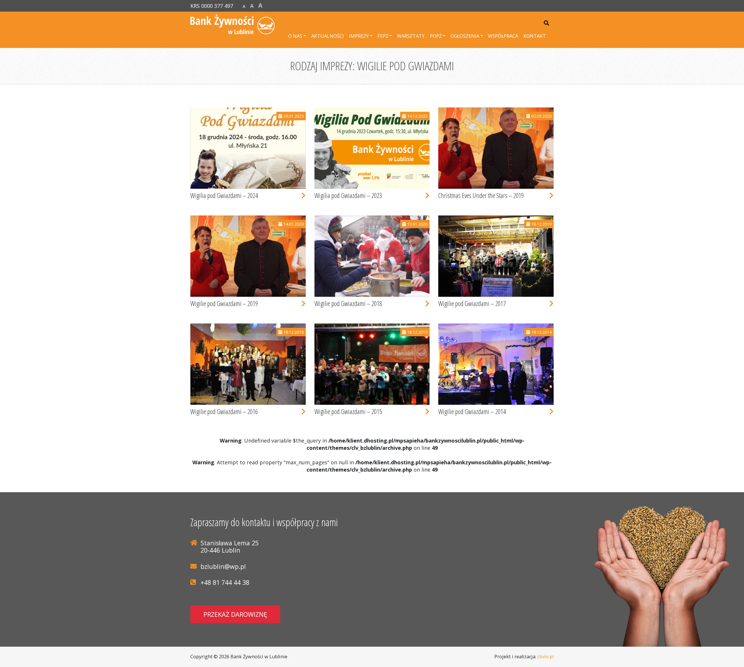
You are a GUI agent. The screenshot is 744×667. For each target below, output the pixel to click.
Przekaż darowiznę (235, 614)
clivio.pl (545, 656)
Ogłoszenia (464, 36)
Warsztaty (411, 36)
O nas (295, 36)
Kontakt (534, 36)
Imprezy (359, 36)
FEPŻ (383, 36)
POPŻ (436, 36)
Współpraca (503, 36)
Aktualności (327, 36)
